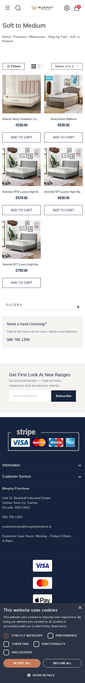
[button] (42, 675)
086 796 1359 (18, 340)
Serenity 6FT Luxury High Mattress (21, 264)
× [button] (80, 608)
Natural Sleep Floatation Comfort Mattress (21, 119)
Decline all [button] (62, 663)
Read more (58, 626)
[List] (41, 66)
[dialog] (42, 643)
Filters (16, 66)
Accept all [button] (22, 663)
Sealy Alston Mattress (63, 119)
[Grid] (33, 66)
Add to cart (21, 137)
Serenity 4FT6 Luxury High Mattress (21, 191)
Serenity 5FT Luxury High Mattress (63, 191)
